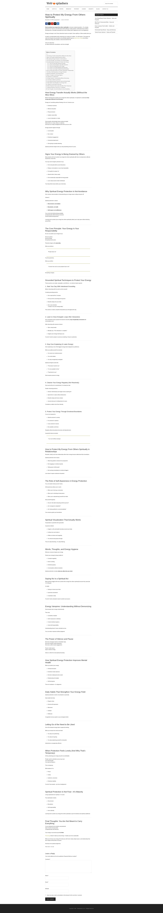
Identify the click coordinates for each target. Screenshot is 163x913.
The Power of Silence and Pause (54, 79)
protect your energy (78, 38)
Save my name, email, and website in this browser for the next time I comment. (64, 895)
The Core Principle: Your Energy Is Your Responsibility (58, 60)
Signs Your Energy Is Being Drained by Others (56, 57)
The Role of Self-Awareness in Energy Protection (57, 71)
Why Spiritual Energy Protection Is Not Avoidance (57, 58)
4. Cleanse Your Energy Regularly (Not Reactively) (58, 67)
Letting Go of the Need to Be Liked (54, 84)
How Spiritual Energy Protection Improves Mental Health (58, 81)
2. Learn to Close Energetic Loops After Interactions (58, 64)
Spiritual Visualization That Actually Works (55, 73)
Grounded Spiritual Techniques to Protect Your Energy (58, 61)
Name (47, 875)
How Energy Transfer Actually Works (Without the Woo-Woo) (59, 55)
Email (46, 882)
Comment (47, 859)
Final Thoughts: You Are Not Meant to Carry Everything (58, 88)
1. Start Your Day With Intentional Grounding (57, 63)
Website (47, 888)
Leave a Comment (65, 19)
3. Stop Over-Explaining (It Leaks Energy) (56, 66)
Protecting (47, 835)
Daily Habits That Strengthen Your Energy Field (56, 82)
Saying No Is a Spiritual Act (52, 76)
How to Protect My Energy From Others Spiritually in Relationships (60, 70)
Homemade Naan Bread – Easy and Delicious (105, 29)
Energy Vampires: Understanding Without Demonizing (58, 78)
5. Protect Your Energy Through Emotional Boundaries (59, 68)
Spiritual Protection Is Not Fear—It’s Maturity (56, 87)
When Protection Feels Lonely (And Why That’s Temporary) (59, 85)
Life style (52, 846)
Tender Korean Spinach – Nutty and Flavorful (105, 32)
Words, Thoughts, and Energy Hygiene (55, 75)
